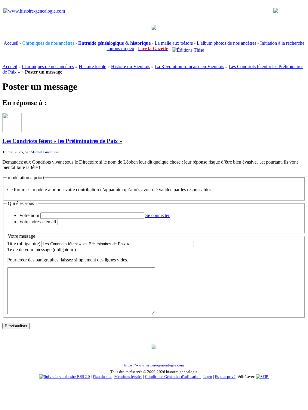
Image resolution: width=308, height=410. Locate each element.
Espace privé (225, 376)
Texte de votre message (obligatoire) (41, 249)
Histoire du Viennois (130, 66)
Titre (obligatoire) (23, 243)
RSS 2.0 (83, 376)
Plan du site (102, 376)
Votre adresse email (37, 221)
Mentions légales (128, 376)
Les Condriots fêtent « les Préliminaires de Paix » (62, 141)
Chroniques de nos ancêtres (48, 66)
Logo (207, 376)
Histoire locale (92, 66)
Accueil (11, 43)
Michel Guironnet (45, 152)
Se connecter (157, 215)
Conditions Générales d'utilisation (173, 376)
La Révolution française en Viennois (189, 66)
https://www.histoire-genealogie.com (154, 365)
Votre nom (29, 215)
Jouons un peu (120, 48)
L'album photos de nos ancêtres (226, 43)
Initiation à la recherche (282, 43)
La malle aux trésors (174, 43)
